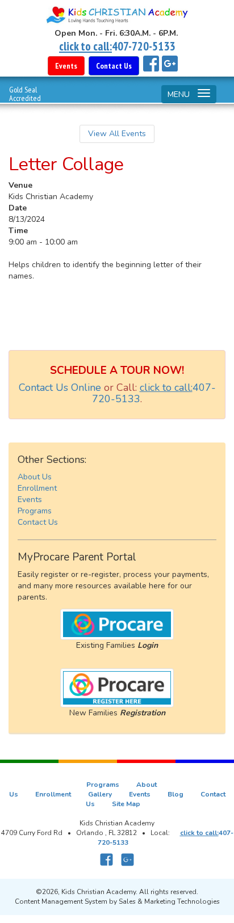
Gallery (100, 794)
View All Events (117, 133)
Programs (35, 510)
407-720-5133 (143, 46)
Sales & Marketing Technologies (169, 901)
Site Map (126, 803)
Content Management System (61, 901)
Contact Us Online (60, 387)
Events (30, 499)
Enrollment (37, 488)
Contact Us (38, 522)
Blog (175, 794)
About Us (35, 476)
